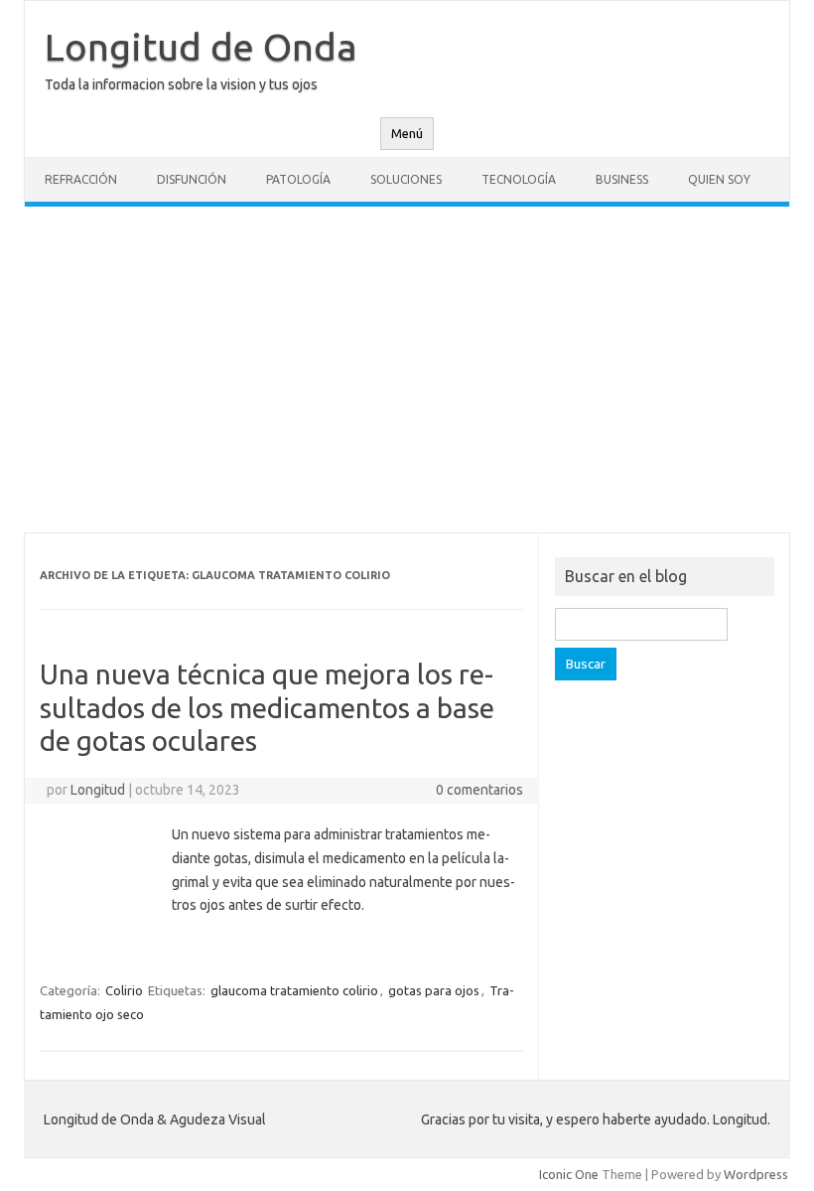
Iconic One (569, 1174)
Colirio (124, 990)
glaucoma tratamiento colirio (294, 990)
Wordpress (756, 1174)
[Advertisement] (407, 369)
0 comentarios (479, 790)
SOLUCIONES (406, 179)
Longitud (97, 790)
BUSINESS (622, 179)
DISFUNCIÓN (191, 179)
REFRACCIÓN (81, 179)
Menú (407, 133)
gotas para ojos (433, 990)
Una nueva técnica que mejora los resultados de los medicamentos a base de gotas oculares (267, 707)
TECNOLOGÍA (518, 179)
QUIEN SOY (719, 179)
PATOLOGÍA (298, 179)
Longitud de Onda (201, 47)
